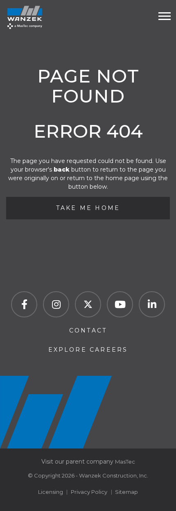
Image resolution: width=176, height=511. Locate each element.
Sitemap (126, 492)
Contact (88, 330)
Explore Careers (88, 349)
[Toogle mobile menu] (164, 16)
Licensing (50, 492)
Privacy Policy (89, 492)
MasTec (125, 461)
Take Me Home (88, 208)
